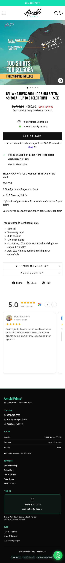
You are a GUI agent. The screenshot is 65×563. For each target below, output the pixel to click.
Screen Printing (10, 465)
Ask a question (32, 272)
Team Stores (9, 479)
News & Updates (10, 536)
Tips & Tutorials (10, 531)
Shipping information (32, 265)
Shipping (28, 110)
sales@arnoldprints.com (17, 419)
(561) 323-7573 (13, 415)
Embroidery (8, 470)
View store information (17, 164)
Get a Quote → (10, 483)
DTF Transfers (10, 474)
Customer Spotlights (12, 540)
